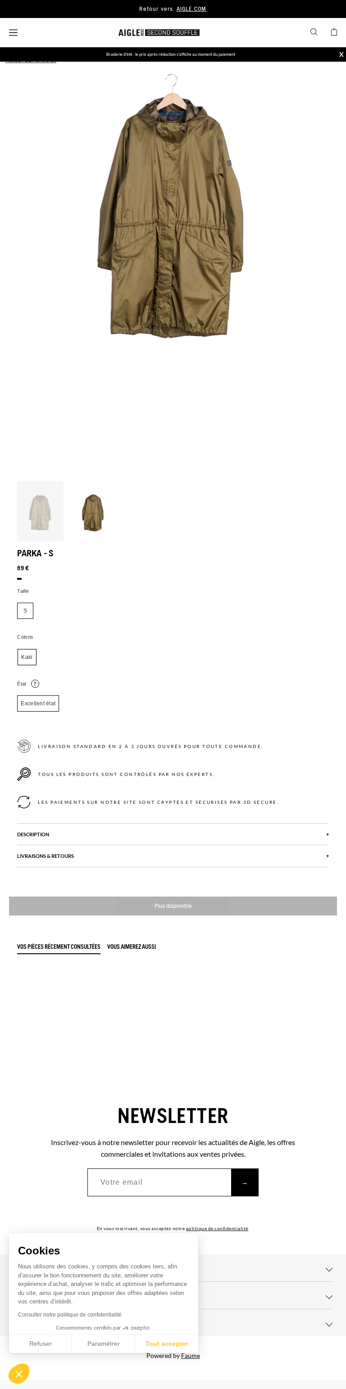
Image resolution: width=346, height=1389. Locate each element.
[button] (19, 1373)
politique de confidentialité (217, 1228)
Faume (190, 1355)
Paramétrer (103, 1343)
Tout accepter (167, 1343)
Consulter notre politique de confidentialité (70, 1315)
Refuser (40, 1343)
